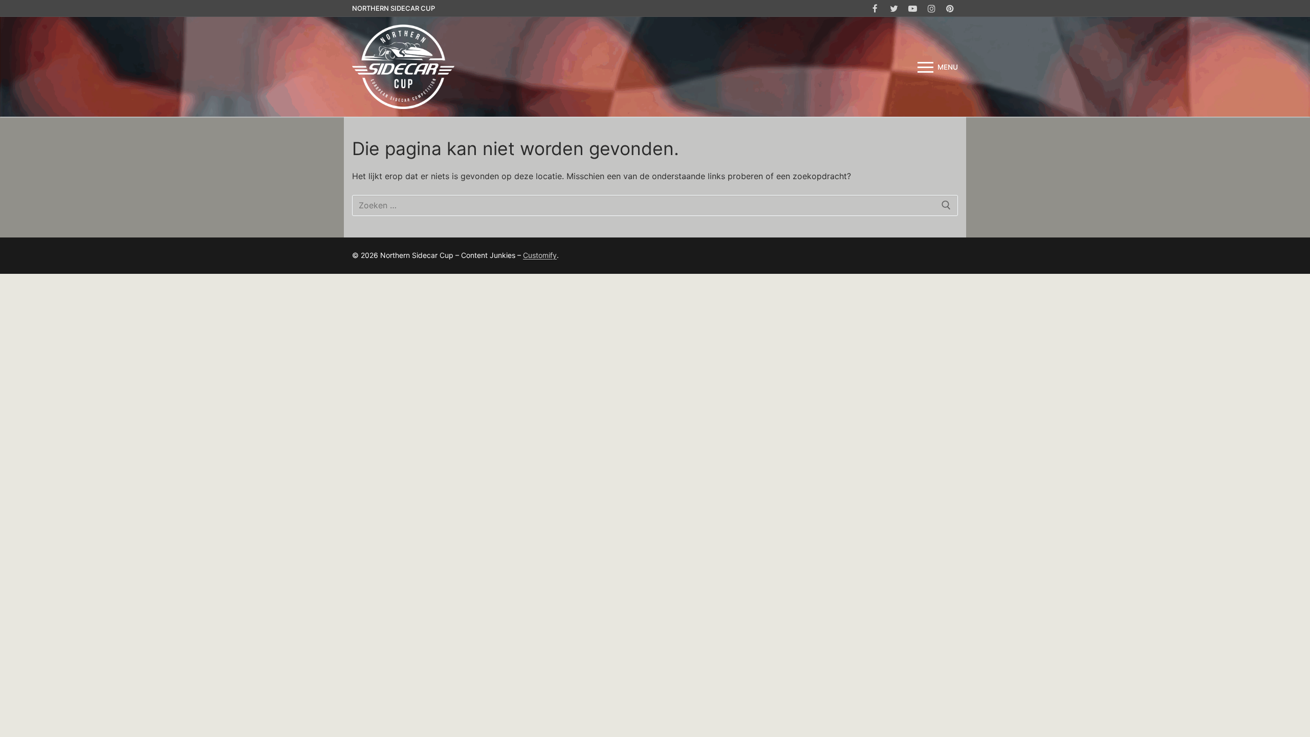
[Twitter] (894, 8)
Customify (540, 255)
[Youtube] (913, 8)
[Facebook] (875, 8)
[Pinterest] (950, 8)
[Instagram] (932, 8)
